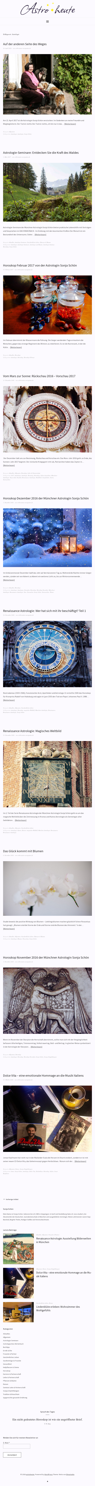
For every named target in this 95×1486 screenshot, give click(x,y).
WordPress (48, 1474)
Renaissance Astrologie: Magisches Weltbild (32, 731)
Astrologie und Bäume (36, 245)
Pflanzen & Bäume (45, 242)
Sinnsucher (30, 592)
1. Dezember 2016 (8, 502)
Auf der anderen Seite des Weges (25, 44)
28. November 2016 (8, 615)
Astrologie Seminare (20, 242)
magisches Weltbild (29, 710)
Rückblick (39, 477)
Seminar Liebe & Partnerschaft (14, 1387)
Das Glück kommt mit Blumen (23, 851)
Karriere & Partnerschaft (12, 1374)
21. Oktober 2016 (8, 1080)
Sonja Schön (28, 134)
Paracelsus (26, 939)
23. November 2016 (8, 735)
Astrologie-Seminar (48, 245)
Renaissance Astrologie (28, 477)
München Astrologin (44, 830)
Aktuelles (11, 242)
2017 (12, 475)
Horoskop (6, 247)
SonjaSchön (45, 477)
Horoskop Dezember (42, 590)
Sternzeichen (6, 480)
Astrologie (14, 134)
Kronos (24, 830)
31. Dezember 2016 (8, 380)
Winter (52, 592)
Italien (52, 1171)
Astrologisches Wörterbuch (13, 1344)
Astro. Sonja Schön (16, 1171)
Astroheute (18, 475)
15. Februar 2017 (8, 270)
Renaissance (51, 710)
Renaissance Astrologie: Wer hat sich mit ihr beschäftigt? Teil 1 (44, 611)
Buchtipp (6, 1347)
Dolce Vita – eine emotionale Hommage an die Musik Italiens (43, 1075)
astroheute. (30, 1474)
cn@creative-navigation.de (23, 48)
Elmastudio (70, 1474)
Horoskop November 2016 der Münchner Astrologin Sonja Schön (46, 957)
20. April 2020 (7, 48)
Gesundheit (7, 1364)
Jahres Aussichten (45, 475)
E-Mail (6, 1442)
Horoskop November (29, 1057)
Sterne (52, 477)
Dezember (27, 590)
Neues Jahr (13, 477)
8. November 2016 (8, 855)
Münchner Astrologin (41, 710)
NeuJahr (19, 477)
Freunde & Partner (53, 1235)
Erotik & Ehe (7, 1351)
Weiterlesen (70, 124)
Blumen (20, 939)
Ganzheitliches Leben (33, 242)
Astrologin (21, 134)
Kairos (19, 830)
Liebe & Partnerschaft (34, 473)
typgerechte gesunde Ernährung (15, 1397)
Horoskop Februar (29, 357)
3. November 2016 (8, 962)
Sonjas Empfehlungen (50, 1057)
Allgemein (12, 132)
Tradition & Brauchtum (11, 1394)
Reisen (17, 1169)
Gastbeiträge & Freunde (12, 1361)
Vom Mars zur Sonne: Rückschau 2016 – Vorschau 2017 (39, 376)
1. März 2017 (7, 157)
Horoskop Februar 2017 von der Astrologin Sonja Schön (40, 265)
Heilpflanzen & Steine (11, 1367)
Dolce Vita (32, 1171)
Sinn (25, 592)
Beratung (30, 475)
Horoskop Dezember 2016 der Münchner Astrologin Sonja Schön (46, 498)
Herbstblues (39, 1171)
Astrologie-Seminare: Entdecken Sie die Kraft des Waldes (41, 153)
